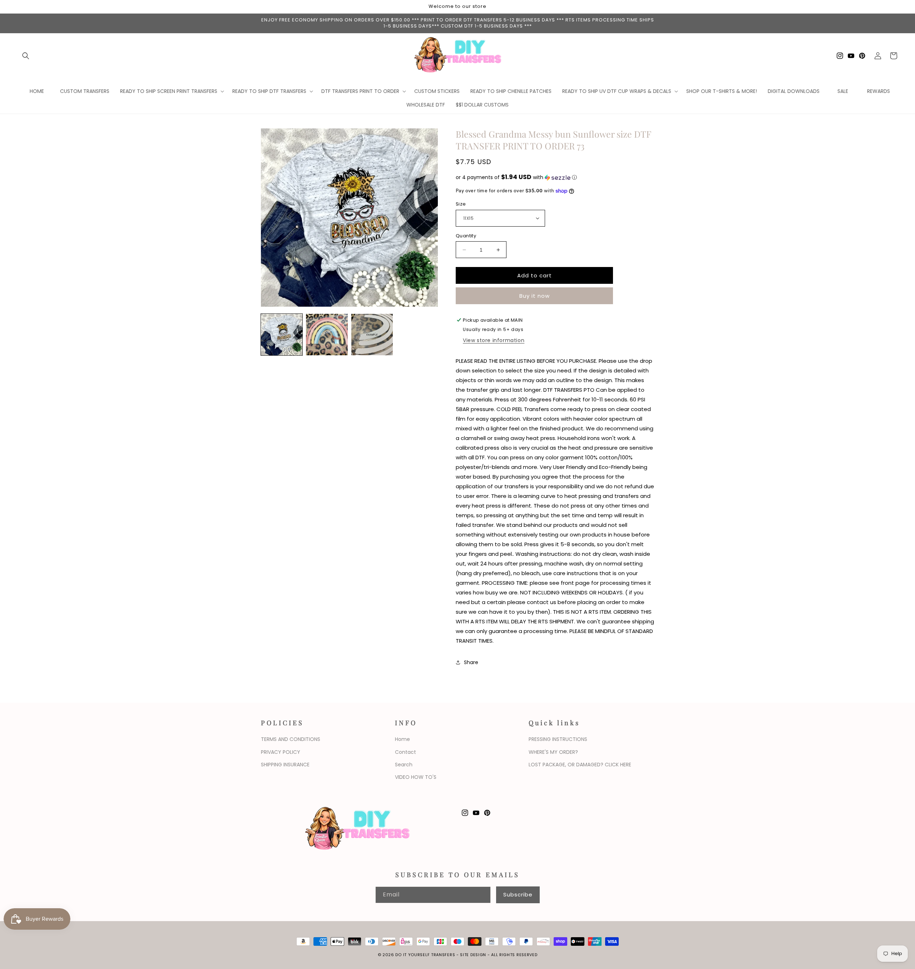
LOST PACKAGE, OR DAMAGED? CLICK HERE (580, 764)
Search (403, 764)
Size (461, 204)
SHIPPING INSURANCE (285, 764)
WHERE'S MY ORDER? (553, 752)
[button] (26, 56)
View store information (493, 340)
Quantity (466, 235)
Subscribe (518, 894)
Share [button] (471, 662)
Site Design (473, 955)
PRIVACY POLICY (280, 752)
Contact (405, 752)
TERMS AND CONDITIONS (290, 739)
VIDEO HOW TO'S (415, 777)
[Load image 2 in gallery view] (326, 334)
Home (402, 739)
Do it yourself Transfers (425, 955)
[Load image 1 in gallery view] (281, 334)
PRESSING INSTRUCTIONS (558, 739)
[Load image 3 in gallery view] (372, 334)
